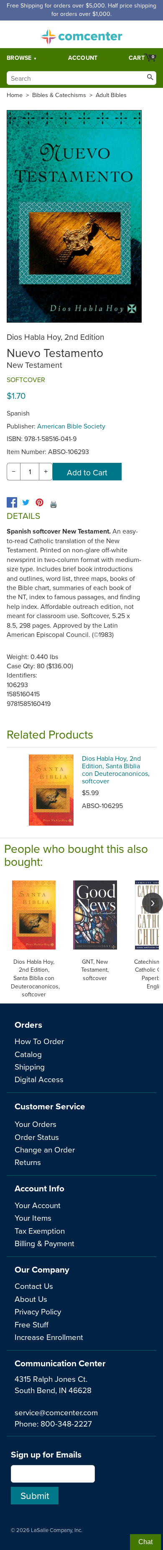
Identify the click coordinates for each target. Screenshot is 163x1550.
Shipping (30, 1066)
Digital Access (39, 1079)
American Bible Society (71, 426)
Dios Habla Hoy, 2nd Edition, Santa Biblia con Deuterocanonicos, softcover (116, 769)
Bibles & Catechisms (59, 95)
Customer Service (50, 1106)
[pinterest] (39, 502)
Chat (145, 1541)
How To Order (39, 1041)
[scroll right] (152, 903)
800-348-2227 (66, 1423)
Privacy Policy (38, 1311)
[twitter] (25, 502)
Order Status (37, 1136)
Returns (28, 1162)
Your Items (33, 1217)
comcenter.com (81, 34)
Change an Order (45, 1149)
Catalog (28, 1054)
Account (83, 58)
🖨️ (53, 503)
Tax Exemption (40, 1230)
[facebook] (12, 502)
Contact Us (34, 1285)
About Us (31, 1298)
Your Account (38, 1205)
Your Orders (35, 1123)
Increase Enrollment (49, 1336)
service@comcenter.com (56, 1412)
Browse (19, 58)
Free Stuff (31, 1324)
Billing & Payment (44, 1243)
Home (15, 95)
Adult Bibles (111, 95)
